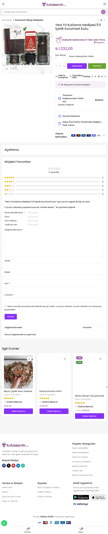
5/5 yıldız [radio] (37, 213)
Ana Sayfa (7, 20)
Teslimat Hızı (11, 225)
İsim (7, 283)
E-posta (9, 294)
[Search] (103, 12)
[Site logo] (54, 3)
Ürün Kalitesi (11, 221)
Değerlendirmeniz (14, 229)
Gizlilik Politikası (44, 492)
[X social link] (95, 76)
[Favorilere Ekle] (29, 359)
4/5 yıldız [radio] (35, 213)
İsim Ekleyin (60, 55)
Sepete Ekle (77, 66)
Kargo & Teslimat (10, 501)
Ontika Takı (77, 470)
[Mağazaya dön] (101, 20)
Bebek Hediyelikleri (80, 452)
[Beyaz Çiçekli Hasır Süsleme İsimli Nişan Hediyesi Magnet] (18, 371)
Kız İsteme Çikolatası (81, 461)
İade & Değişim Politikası (49, 487)
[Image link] (15, 444)
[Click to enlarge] (7, 69)
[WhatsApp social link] (105, 76)
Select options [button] (18, 411)
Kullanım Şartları (45, 496)
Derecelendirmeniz (15, 213)
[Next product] (104, 20)
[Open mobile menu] (3, 4)
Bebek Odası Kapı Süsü (82, 475)
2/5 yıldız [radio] (31, 213)
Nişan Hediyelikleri (12, 394)
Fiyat (7, 217)
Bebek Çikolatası (79, 466)
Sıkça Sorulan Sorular (11, 496)
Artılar (7, 260)
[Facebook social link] (92, 76)
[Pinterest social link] (98, 76)
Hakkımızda (7, 487)
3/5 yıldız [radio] (33, 213)
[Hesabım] (104, 4)
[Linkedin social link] (102, 76)
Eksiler (7, 272)
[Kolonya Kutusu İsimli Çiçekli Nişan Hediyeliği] (54, 371)
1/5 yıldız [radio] (29, 213)
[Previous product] (98, 20)
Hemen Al (97, 66)
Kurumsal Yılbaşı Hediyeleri (29, 20)
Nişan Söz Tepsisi (80, 457)
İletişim (5, 492)
